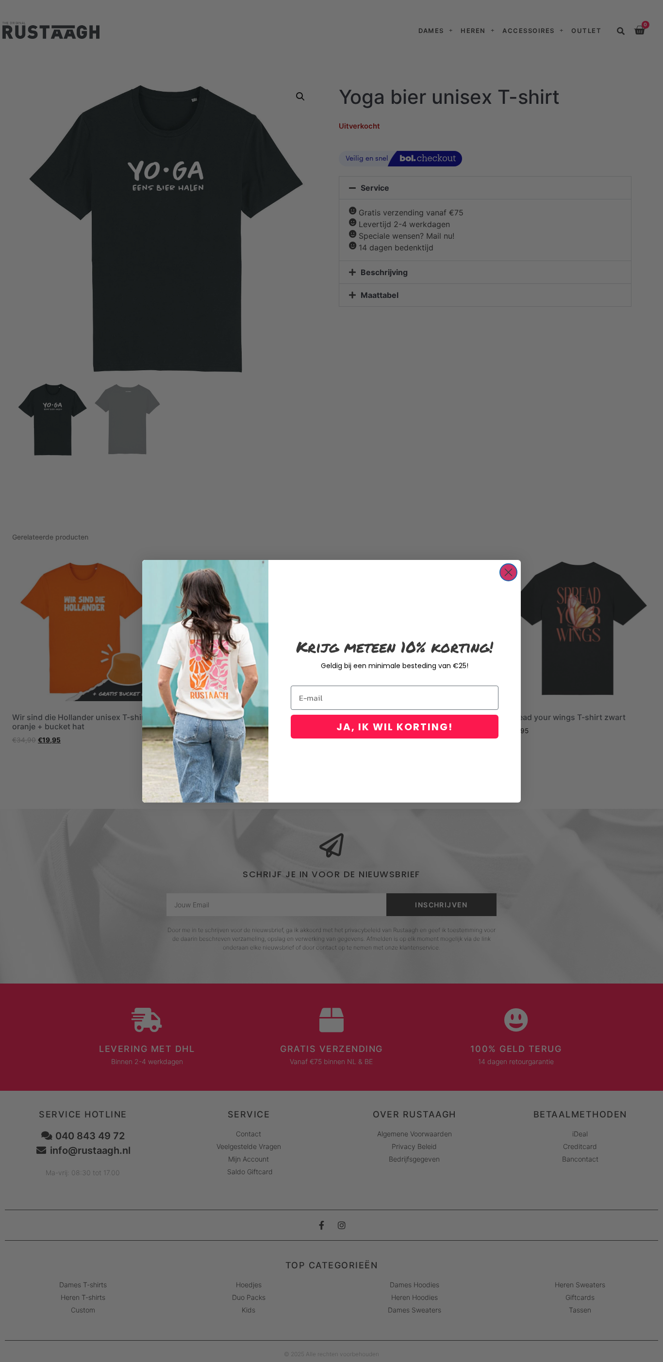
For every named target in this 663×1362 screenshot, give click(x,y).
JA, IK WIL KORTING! (394, 727)
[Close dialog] (508, 572)
